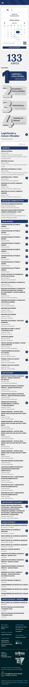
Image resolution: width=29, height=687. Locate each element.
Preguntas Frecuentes (21, 637)
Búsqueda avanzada (14, 47)
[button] (23, 144)
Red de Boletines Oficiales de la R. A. (5, 641)
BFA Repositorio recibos (21, 627)
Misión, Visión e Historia (4, 627)
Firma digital (19, 631)
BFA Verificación (19, 629)
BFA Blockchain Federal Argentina (6, 645)
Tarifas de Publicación (6, 634)
